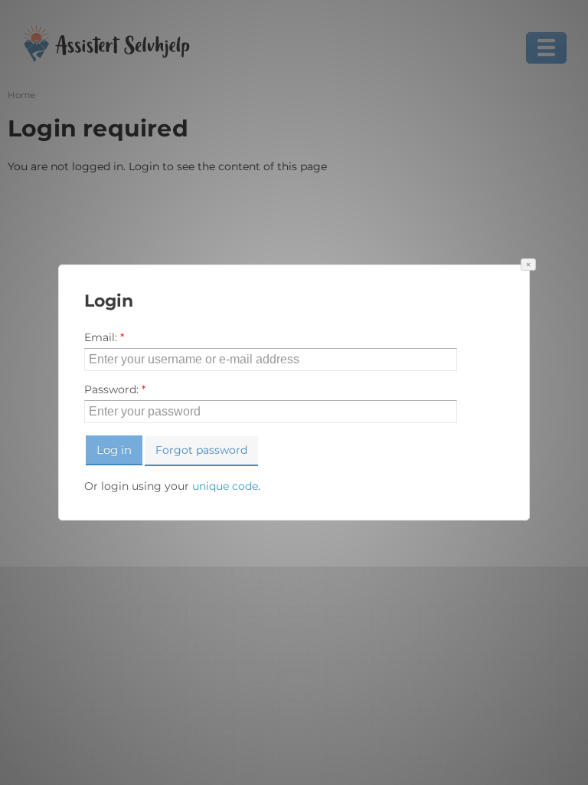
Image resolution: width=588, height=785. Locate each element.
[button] (528, 264)
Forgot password (201, 450)
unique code (225, 486)
